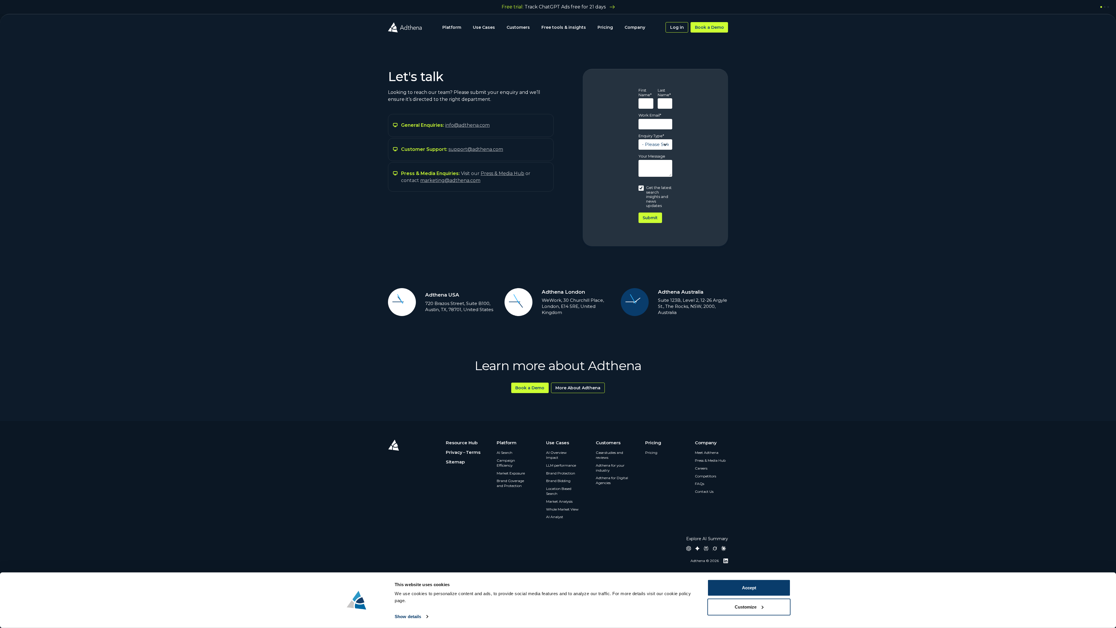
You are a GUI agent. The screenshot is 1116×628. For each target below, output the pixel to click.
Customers (518, 27)
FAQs (699, 483)
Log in (677, 27)
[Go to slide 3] (1108, 7)
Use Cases (484, 27)
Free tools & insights (563, 27)
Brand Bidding (558, 481)
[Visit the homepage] (405, 27)
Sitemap (455, 462)
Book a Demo (709, 27)
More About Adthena (577, 387)
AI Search (504, 452)
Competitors (705, 476)
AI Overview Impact (556, 455)
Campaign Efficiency (506, 463)
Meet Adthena (706, 452)
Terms (473, 452)
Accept (749, 587)
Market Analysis (559, 501)
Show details (408, 616)
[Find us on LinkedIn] (725, 561)
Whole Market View (562, 509)
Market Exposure (511, 473)
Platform (451, 27)
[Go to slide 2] (1105, 7)
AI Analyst (554, 517)
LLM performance (561, 465)
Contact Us (704, 491)
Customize (745, 606)
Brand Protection (560, 473)
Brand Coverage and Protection (510, 483)
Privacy (454, 452)
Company (635, 27)
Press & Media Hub (710, 460)
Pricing (605, 27)
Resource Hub (461, 442)
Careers (701, 468)
